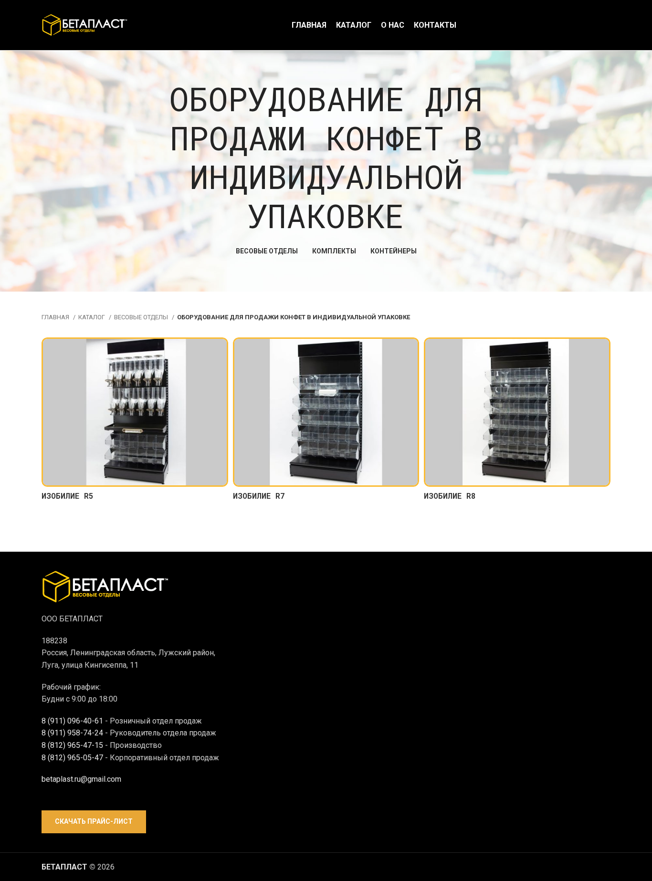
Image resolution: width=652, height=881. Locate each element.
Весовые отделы (141, 317)
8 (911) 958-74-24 (72, 732)
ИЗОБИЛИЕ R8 (450, 496)
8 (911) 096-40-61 (72, 720)
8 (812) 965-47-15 (72, 745)
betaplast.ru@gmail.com (81, 779)
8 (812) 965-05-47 (72, 757)
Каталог (92, 317)
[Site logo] (84, 24)
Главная (56, 317)
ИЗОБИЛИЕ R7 (259, 496)
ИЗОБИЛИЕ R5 (68, 496)
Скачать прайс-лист (94, 821)
